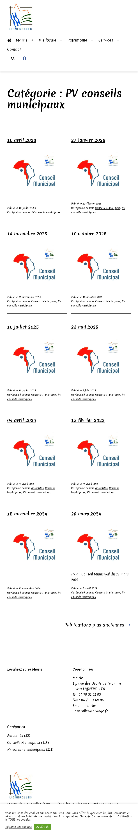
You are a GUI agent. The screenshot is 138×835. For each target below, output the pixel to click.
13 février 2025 (88, 420)
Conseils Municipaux (107, 208)
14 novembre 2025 (27, 234)
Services (105, 40)
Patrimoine (77, 40)
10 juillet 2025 (23, 327)
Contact (14, 49)
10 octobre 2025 (89, 234)
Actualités (37, 488)
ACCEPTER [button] (42, 826)
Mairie (21, 40)
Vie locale (47, 40)
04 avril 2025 (21, 420)
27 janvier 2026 (88, 140)
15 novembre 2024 (27, 514)
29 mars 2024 (86, 514)
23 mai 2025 (84, 327)
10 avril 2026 (21, 140)
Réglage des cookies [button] (18, 827)
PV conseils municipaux (45, 212)
